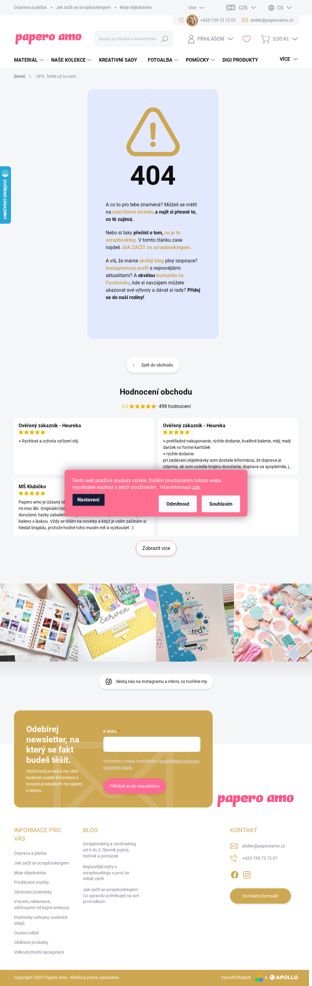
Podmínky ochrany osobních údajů (41, 920)
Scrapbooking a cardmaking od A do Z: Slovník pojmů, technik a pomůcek (109, 849)
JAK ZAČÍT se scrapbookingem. (156, 247)
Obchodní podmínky (33, 892)
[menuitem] (29, 60)
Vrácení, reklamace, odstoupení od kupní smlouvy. (42, 904)
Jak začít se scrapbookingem (83, 7)
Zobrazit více (156, 548)
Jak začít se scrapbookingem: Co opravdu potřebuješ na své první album (111, 895)
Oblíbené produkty (31, 942)
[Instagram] (246, 873)
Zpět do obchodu (157, 365)
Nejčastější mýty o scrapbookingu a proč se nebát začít (106, 872)
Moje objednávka (136, 7)
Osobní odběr (26, 932)
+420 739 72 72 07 (260, 858)
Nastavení (88, 499)
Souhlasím (220, 504)
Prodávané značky (31, 882)
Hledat (164, 38)
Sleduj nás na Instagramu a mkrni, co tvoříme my (161, 681)
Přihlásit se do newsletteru (134, 786)
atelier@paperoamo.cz (263, 845)
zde (196, 487)
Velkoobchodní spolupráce (39, 952)
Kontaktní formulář (260, 896)
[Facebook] (234, 873)
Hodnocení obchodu (156, 391)
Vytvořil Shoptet (236, 977)
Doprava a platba (30, 7)
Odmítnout (177, 504)
